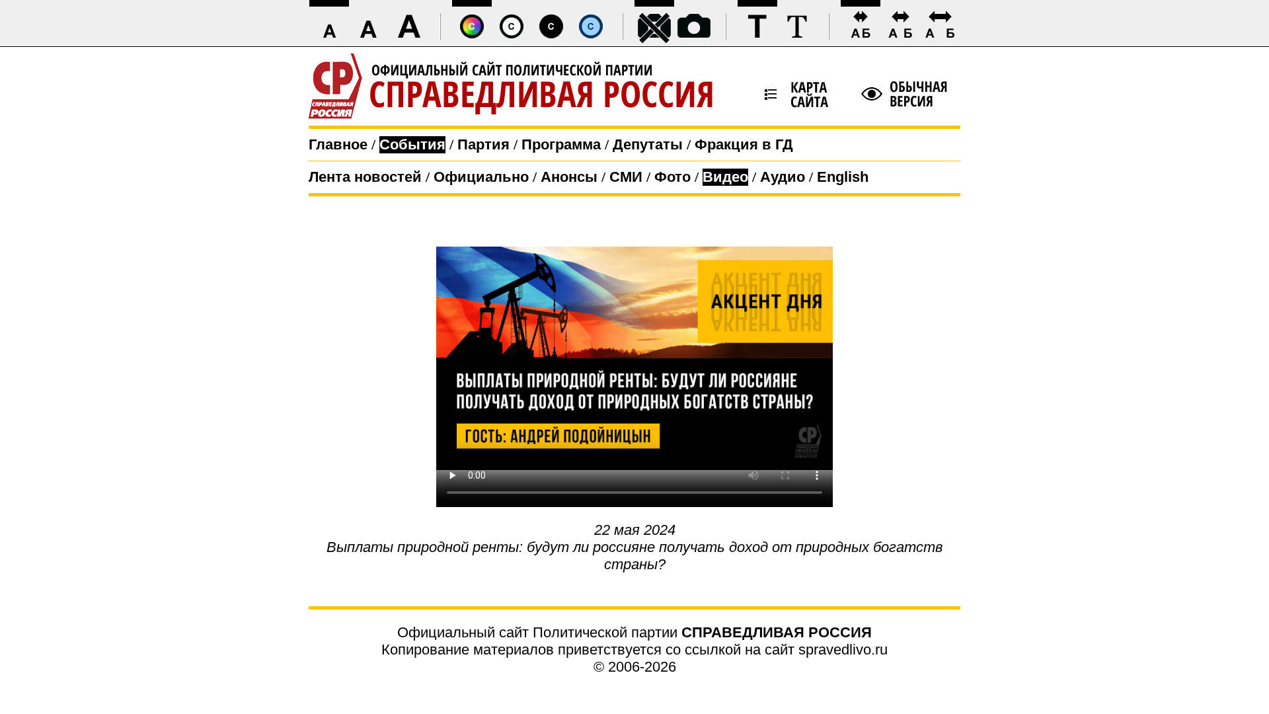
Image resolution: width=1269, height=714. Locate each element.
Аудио (782, 177)
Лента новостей (365, 177)
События (412, 144)
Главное (338, 144)
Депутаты (648, 144)
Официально (481, 177)
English (842, 177)
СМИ (625, 177)
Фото (672, 177)
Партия (483, 144)
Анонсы (569, 177)
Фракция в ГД (744, 144)
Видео (725, 177)
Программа (561, 144)
